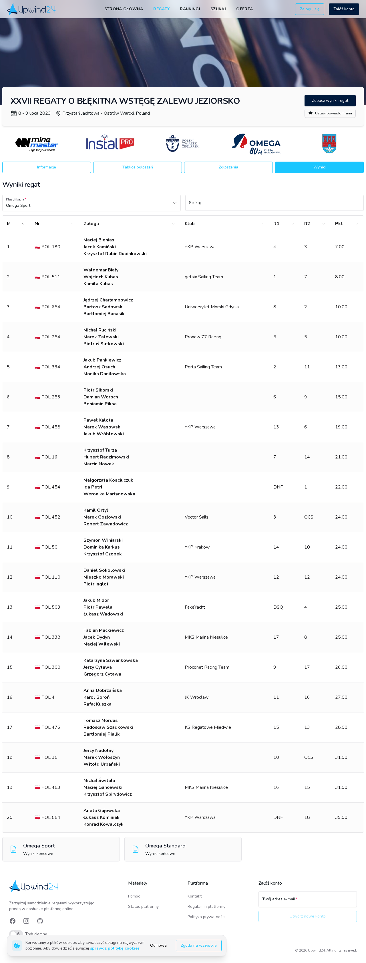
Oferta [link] (244, 9)
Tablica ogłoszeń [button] (137, 167)
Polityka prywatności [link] (206, 917)
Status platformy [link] (143, 906)
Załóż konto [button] (344, 9)
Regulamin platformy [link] (206, 906)
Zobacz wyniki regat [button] (330, 100)
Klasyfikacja (15, 199)
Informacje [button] (46, 167)
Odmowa (158, 945)
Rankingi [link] (190, 9)
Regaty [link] (161, 9)
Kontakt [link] (195, 896)
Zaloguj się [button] (309, 9)
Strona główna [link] (123, 9)
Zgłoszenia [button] (228, 167)
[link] (32, 9)
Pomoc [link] (134, 896)
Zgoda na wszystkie (199, 945)
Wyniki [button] (319, 167)
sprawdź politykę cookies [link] (115, 948)
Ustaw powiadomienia (333, 113)
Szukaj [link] (218, 9)
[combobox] (6, 206)
